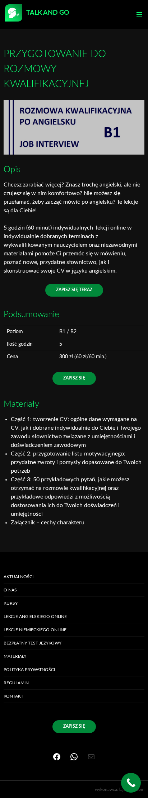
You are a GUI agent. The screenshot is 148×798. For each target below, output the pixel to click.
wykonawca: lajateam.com (119, 789)
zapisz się (74, 378)
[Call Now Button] (131, 783)
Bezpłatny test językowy (32, 643)
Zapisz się (74, 726)
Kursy (11, 603)
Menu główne (139, 14)
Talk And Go (47, 13)
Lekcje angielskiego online (35, 616)
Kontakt (13, 696)
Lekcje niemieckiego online (35, 630)
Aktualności (18, 577)
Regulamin (16, 683)
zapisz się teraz (74, 290)
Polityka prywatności (29, 669)
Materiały (15, 656)
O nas (10, 590)
